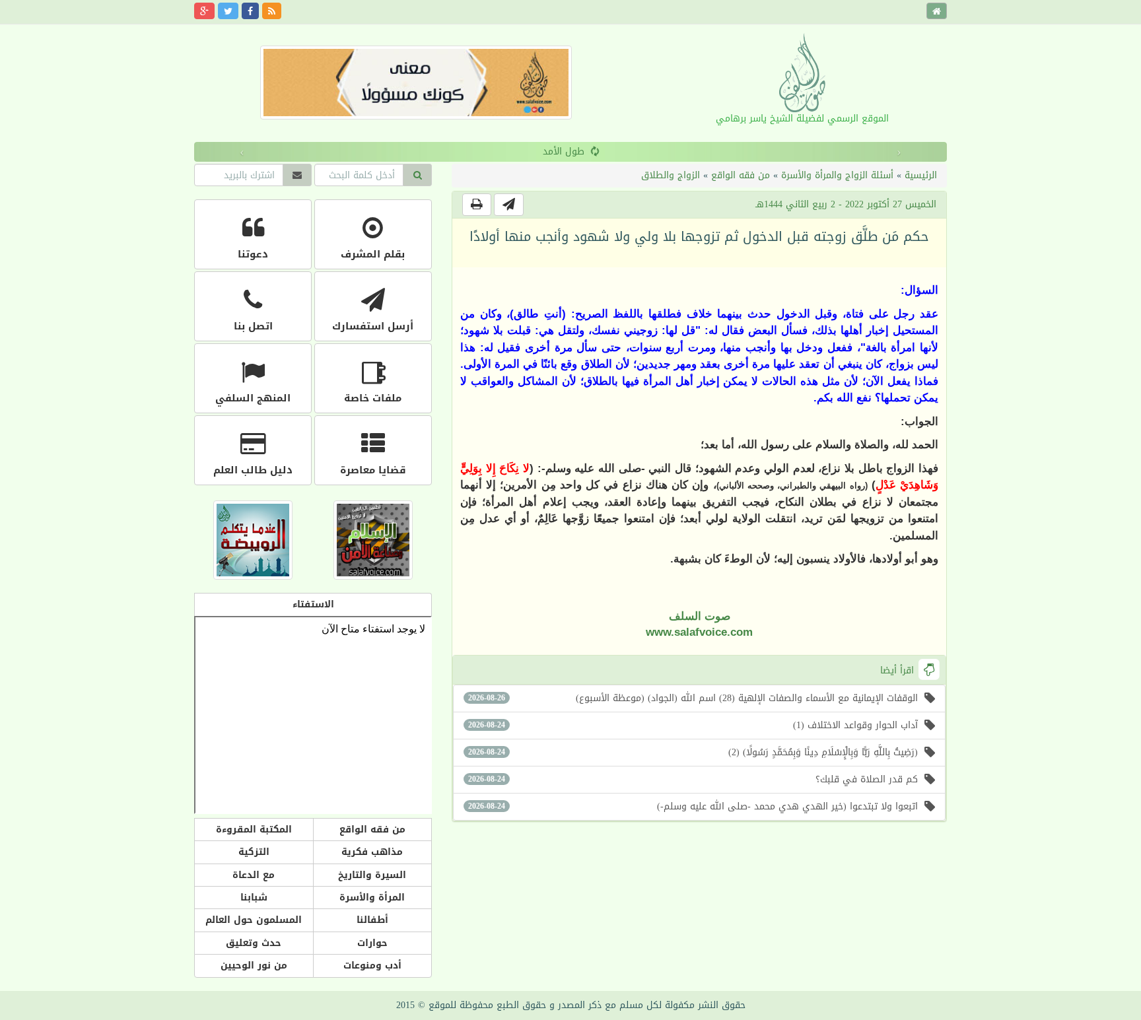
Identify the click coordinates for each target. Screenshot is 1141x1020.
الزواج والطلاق (670, 175)
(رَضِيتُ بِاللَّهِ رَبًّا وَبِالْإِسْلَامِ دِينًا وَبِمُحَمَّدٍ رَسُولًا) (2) (693, 752)
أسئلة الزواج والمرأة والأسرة (837, 175)
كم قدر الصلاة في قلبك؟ (693, 779)
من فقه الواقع (740, 175)
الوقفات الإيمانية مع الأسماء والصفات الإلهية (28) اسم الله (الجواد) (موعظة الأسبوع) (693, 698)
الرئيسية (921, 175)
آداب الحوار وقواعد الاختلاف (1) (693, 725)
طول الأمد (505, 151)
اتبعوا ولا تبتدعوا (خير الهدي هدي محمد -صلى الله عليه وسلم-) (693, 806)
